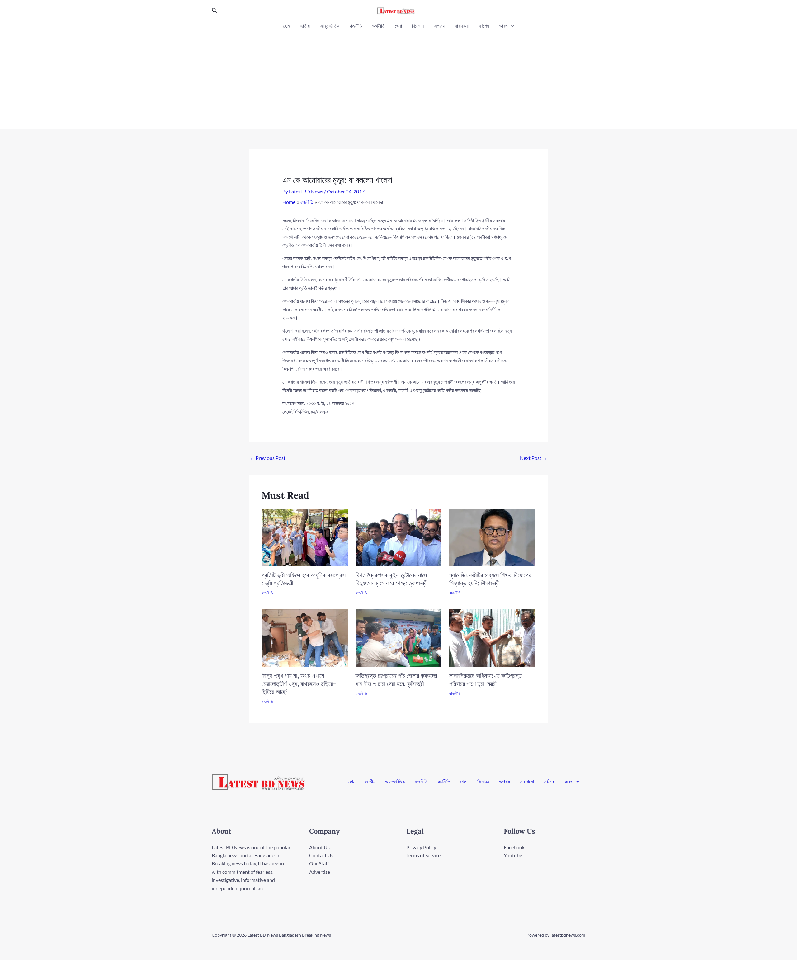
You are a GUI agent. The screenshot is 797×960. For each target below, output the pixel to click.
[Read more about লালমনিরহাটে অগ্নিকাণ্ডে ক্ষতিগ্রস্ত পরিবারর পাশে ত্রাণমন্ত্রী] (492, 637)
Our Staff (319, 863)
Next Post (533, 458)
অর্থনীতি (378, 26)
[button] (214, 10)
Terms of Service (423, 855)
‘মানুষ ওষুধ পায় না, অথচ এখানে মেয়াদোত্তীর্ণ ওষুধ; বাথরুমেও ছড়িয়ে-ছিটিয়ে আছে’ (299, 684)
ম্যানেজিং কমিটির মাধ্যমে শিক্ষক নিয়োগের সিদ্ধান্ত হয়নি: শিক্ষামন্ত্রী (490, 579)
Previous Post (267, 458)
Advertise (319, 872)
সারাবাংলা (462, 26)
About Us (319, 847)
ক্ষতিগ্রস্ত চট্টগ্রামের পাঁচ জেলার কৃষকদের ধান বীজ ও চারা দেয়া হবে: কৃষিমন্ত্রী (396, 680)
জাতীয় (305, 26)
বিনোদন (418, 26)
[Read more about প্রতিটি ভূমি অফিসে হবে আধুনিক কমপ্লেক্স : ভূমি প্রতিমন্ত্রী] (305, 537)
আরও (503, 26)
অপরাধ (439, 26)
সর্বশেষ (484, 26)
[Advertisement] (398, 77)
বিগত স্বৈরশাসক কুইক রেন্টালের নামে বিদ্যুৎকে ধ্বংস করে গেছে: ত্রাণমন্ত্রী (392, 579)
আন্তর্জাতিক (329, 26)
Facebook (514, 847)
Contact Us (321, 855)
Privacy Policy (421, 847)
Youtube (513, 855)
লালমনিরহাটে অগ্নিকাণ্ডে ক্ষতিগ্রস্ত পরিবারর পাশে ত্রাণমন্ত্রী (485, 680)
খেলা (398, 26)
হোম (286, 26)
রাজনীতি (355, 26)
